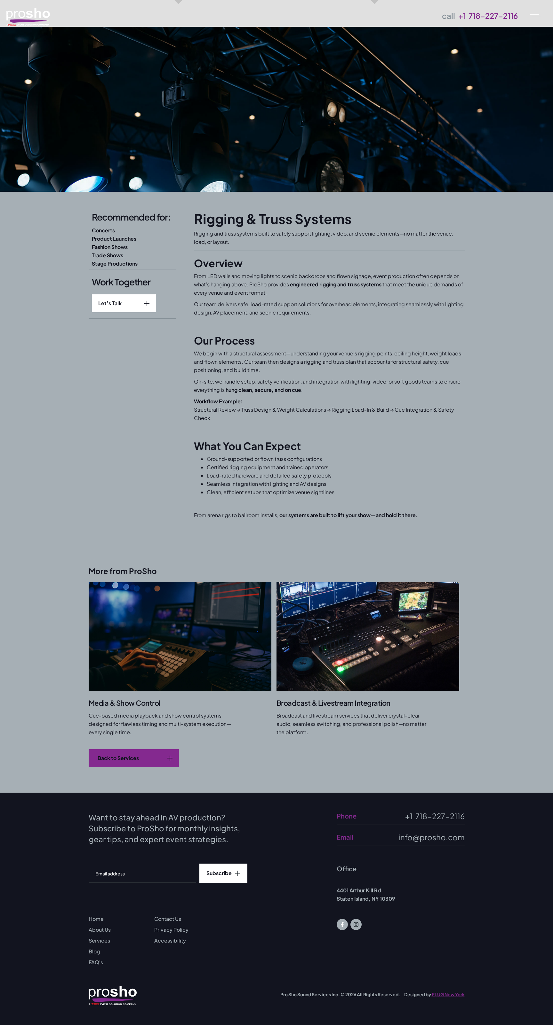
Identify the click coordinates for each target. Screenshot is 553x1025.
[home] (28, 14)
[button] (538, 14)
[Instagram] (356, 924)
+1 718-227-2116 (488, 16)
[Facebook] (342, 924)
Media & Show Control (124, 702)
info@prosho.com (431, 837)
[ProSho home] (113, 996)
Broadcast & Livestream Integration (333, 702)
